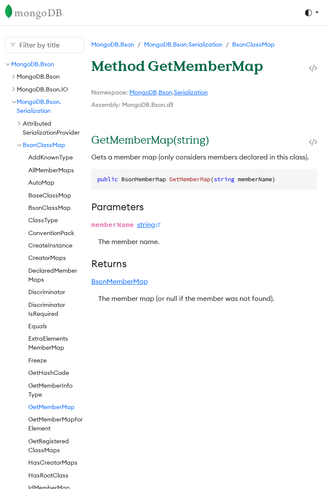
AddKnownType (50, 157)
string (146, 224)
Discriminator (46, 292)
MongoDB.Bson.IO (42, 89)
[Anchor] (218, 139)
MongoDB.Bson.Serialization (183, 44)
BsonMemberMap (119, 281)
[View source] (313, 68)
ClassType (43, 220)
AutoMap (41, 182)
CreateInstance (50, 245)
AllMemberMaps (51, 170)
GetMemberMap (51, 407)
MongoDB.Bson (32, 64)
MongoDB (143, 92)
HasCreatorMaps (53, 462)
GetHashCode (48, 373)
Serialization (191, 92)
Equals (37, 326)
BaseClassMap (49, 195)
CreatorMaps (47, 258)
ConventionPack (51, 233)
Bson (165, 92)
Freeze (37, 360)
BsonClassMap (44, 145)
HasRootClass (48, 475)
